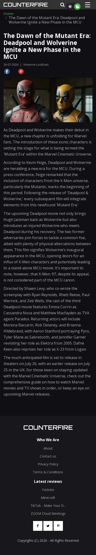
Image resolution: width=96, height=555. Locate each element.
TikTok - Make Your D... (48, 505)
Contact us (48, 456)
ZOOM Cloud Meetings (48, 513)
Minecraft (48, 497)
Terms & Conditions (48, 472)
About (48, 448)
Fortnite (48, 489)
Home (8, 14)
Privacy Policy (48, 464)
